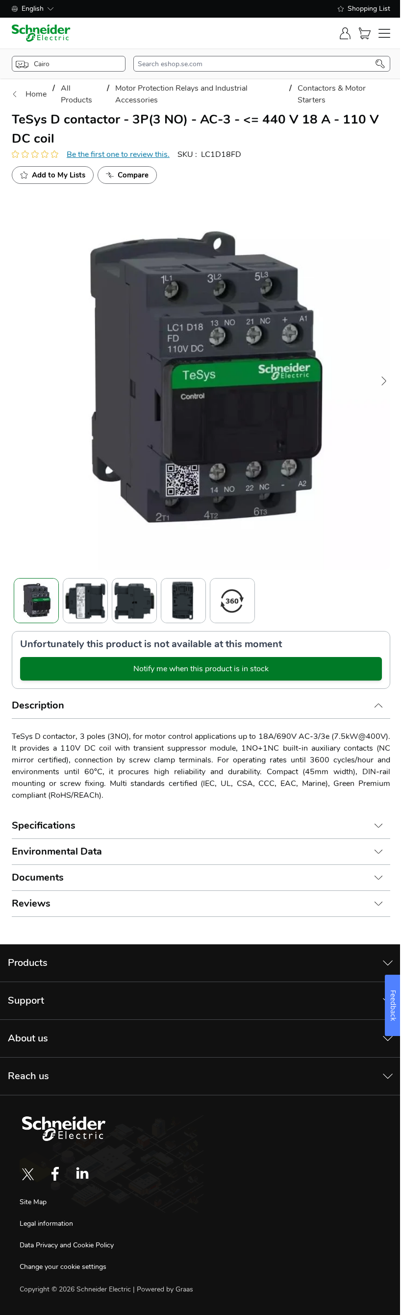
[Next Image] (383, 381)
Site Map (33, 1202)
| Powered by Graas (163, 1289)
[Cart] (365, 33)
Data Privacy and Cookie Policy (67, 1245)
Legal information (46, 1223)
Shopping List (369, 8)
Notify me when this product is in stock (201, 668)
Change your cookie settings (63, 1266)
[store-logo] (41, 33)
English (33, 8)
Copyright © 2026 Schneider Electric (76, 1289)
